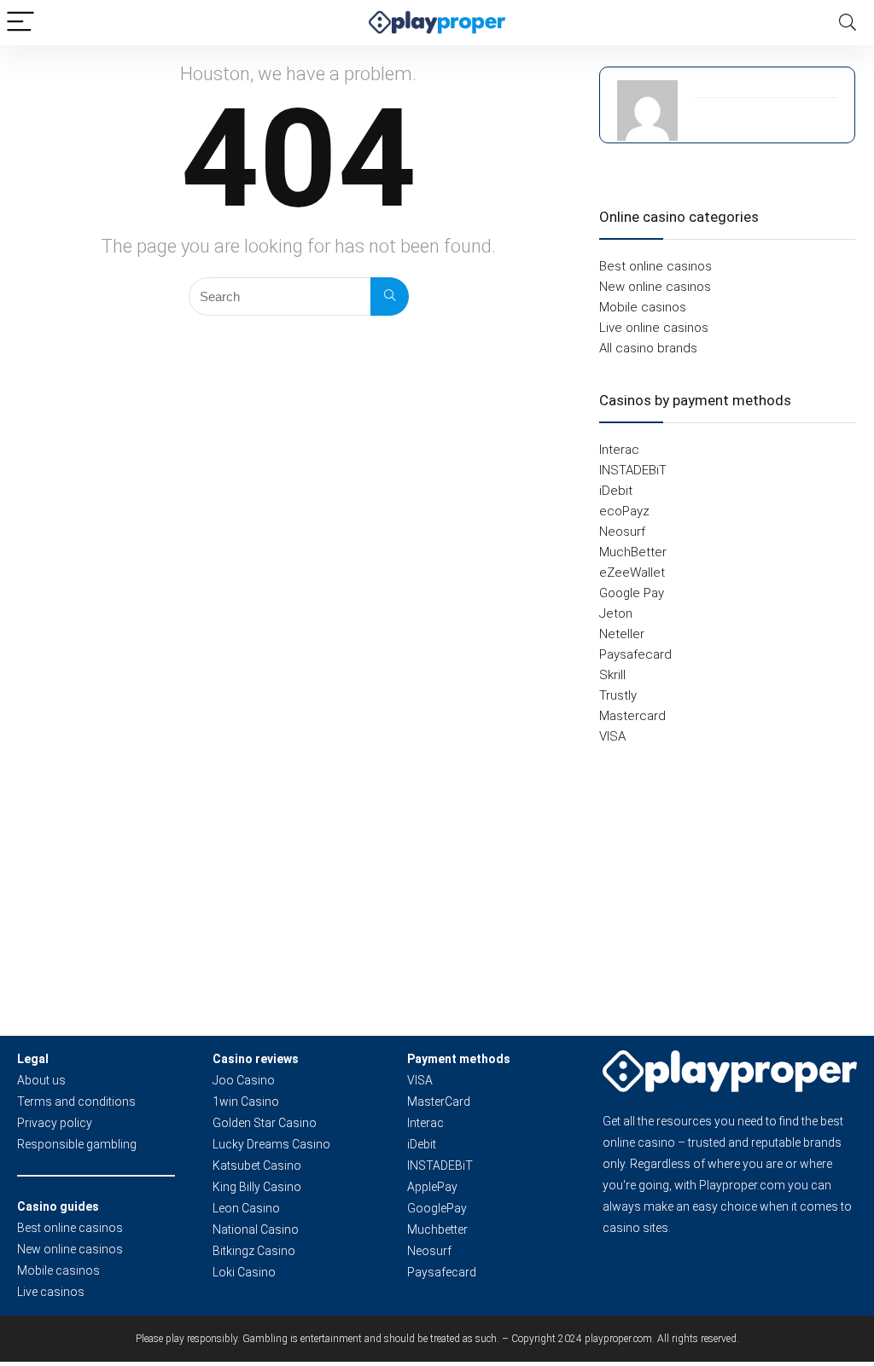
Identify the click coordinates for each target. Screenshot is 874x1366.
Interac (619, 449)
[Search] (847, 22)
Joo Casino (244, 1080)
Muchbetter (437, 1229)
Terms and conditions (76, 1101)
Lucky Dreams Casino (271, 1144)
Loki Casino (244, 1272)
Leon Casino (246, 1208)
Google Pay (631, 593)
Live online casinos (653, 327)
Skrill (612, 675)
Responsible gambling (77, 1144)
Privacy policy (54, 1123)
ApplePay (432, 1187)
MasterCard (438, 1101)
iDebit (615, 490)
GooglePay (437, 1208)
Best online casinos (655, 266)
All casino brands (648, 348)
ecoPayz (624, 511)
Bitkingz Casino (254, 1251)
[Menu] (20, 22)
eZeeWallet (632, 572)
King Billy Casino (257, 1187)
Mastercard (632, 716)
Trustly (618, 695)
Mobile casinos (642, 307)
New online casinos (655, 286)
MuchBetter (633, 552)
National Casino (256, 1229)
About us (41, 1080)
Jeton (615, 613)
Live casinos (50, 1292)
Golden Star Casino (265, 1123)
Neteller (621, 634)
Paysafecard (635, 654)
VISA (612, 736)
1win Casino (246, 1101)
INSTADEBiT (633, 470)
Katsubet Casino (257, 1165)
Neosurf (622, 531)
